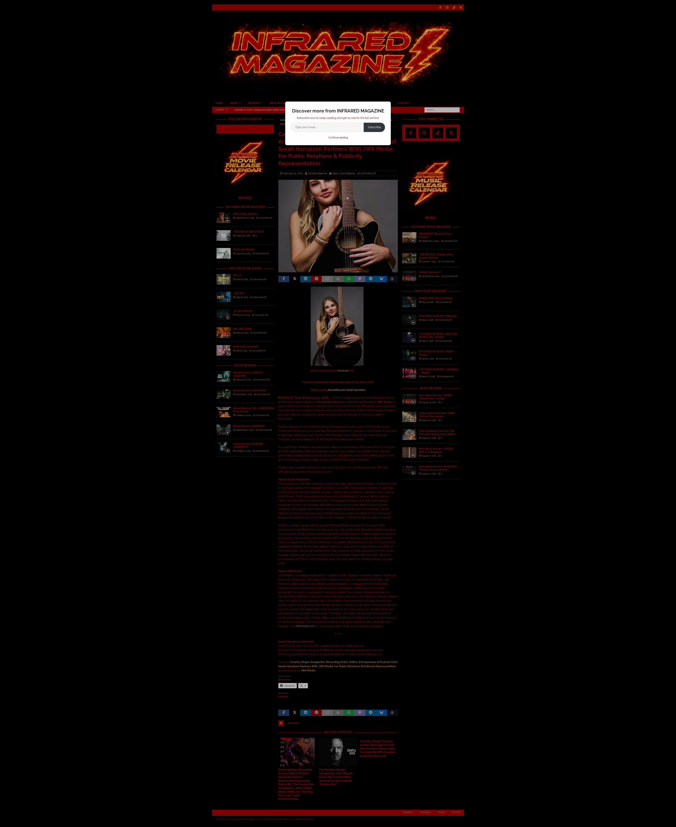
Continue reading (338, 137)
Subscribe (374, 127)
